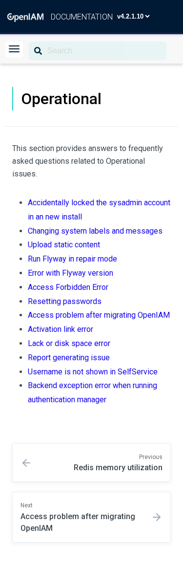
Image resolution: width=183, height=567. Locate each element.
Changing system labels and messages (95, 231)
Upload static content (64, 244)
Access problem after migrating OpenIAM (99, 315)
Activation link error (60, 329)
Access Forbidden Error (68, 287)
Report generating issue (69, 357)
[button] (14, 50)
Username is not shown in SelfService (93, 371)
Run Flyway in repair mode (72, 258)
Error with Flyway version (70, 273)
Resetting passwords (65, 301)
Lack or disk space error (69, 343)
